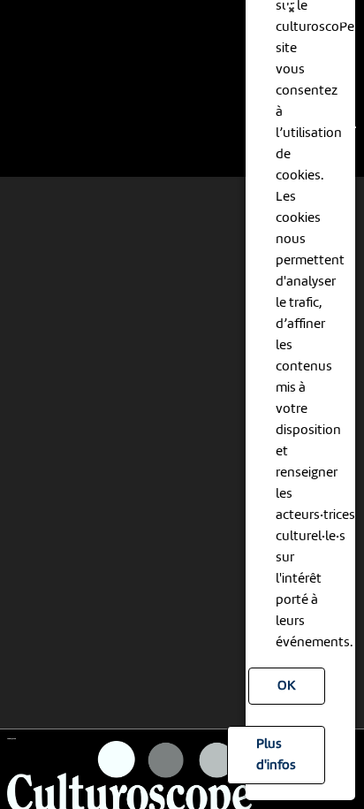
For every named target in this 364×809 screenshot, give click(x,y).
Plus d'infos (276, 755)
